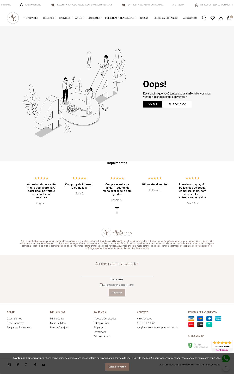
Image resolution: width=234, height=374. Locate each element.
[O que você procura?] (204, 18)
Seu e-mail (117, 279)
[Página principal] (13, 18)
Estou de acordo (117, 366)
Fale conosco (177, 104)
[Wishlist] (213, 18)
